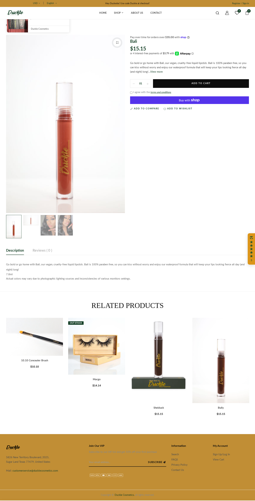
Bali (133, 42)
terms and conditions (161, 92)
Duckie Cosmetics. (124, 495)
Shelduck (159, 408)
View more (156, 72)
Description (15, 250)
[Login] (224, 13)
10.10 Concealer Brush (34, 360)
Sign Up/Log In (221, 454)
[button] (251, 249)
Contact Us (177, 470)
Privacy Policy (179, 465)
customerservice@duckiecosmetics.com (35, 470)
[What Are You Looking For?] (214, 13)
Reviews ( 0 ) (42, 250)
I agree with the (152, 92)
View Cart (218, 459)
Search (175, 454)
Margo (97, 379)
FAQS (174, 459)
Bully (221, 408)
